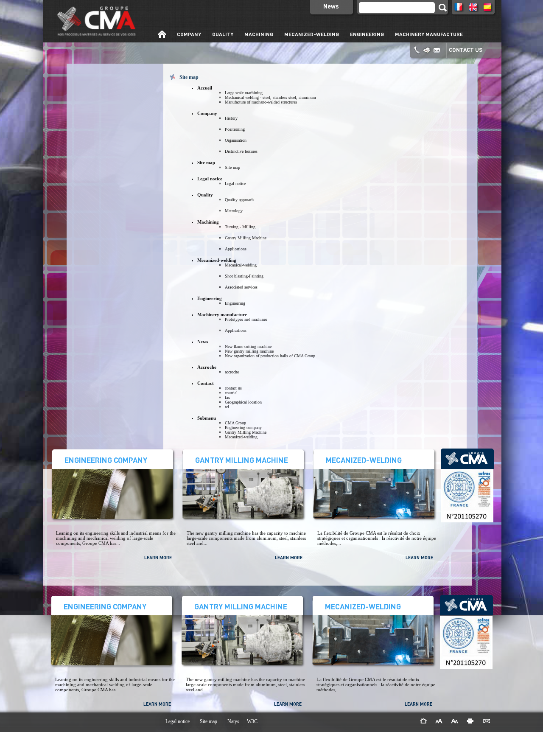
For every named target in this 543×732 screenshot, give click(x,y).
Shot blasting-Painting (244, 276)
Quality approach (239, 199)
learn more (158, 558)
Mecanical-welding (241, 265)
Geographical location (243, 402)
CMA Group (235, 423)
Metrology (234, 210)
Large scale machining (244, 92)
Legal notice (235, 183)
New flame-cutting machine (248, 346)
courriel (231, 392)
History (231, 118)
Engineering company (243, 427)
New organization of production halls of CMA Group (270, 355)
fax (227, 397)
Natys (233, 721)
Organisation (235, 140)
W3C (252, 721)
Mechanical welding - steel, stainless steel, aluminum (270, 97)
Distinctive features (241, 151)
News (331, 6)
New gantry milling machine (249, 351)
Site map (232, 167)
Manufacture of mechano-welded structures (261, 102)
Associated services (241, 287)
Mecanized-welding (241, 437)
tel (227, 406)
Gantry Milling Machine (245, 238)
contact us (465, 49)
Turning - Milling (240, 226)
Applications (235, 249)
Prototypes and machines (246, 319)
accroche (232, 372)
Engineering (235, 303)
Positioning (235, 129)
